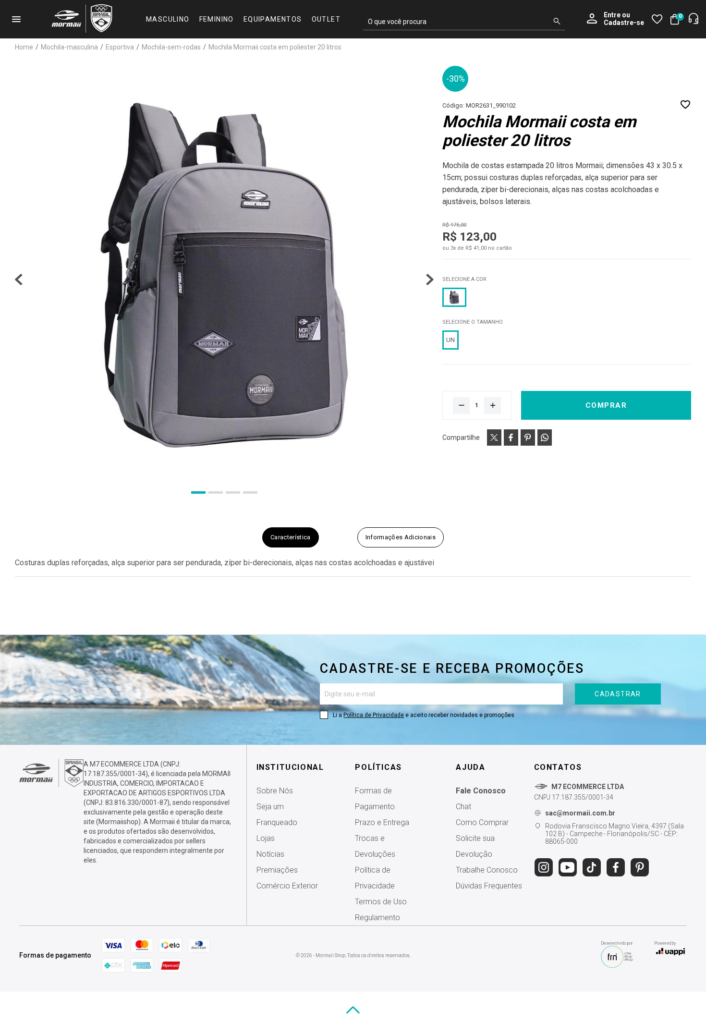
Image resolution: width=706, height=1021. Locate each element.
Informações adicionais (400, 537)
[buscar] (557, 21)
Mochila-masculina (70, 47)
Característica (290, 537)
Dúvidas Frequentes (489, 885)
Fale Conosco (481, 790)
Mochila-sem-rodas (172, 47)
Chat (463, 806)
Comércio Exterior (287, 885)
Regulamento (377, 917)
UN (450, 339)
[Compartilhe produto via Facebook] (511, 437)
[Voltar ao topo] (353, 1010)
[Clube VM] (51, 785)
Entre (612, 15)
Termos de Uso (381, 901)
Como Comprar (482, 822)
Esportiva (120, 47)
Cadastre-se (624, 22)
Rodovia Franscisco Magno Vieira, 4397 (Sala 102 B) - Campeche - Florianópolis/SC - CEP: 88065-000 (614, 833)
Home (25, 47)
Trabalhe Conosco (487, 870)
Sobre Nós (274, 790)
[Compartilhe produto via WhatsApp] (544, 437)
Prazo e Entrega (382, 822)
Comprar (606, 405)
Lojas (265, 838)
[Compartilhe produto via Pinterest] (528, 437)
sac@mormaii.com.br (580, 813)
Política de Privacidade (373, 715)
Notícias (270, 854)
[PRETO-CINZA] (454, 297)
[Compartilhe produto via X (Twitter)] (494, 437)
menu (16, 19)
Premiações (277, 870)
